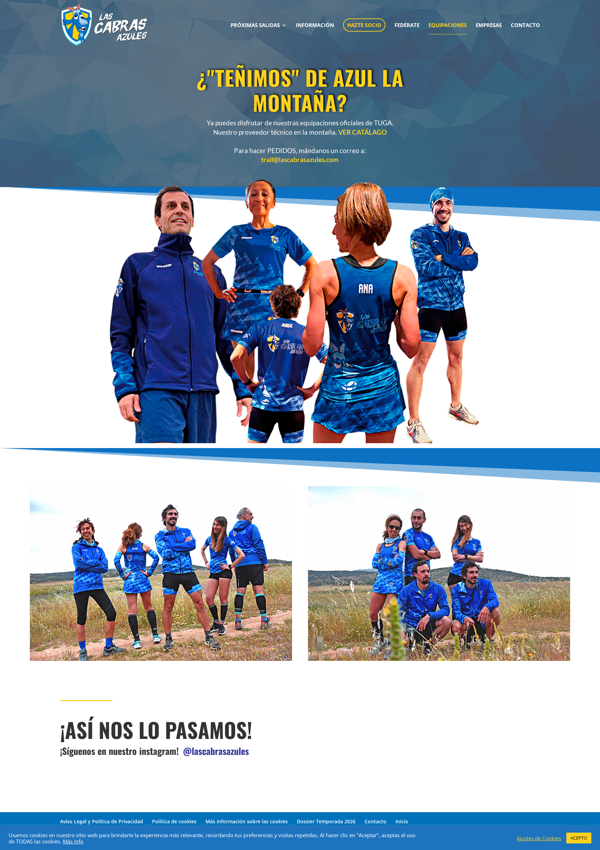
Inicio (401, 821)
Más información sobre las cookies (247, 821)
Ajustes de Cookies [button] (539, 838)
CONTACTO (525, 25)
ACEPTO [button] (578, 838)
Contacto (375, 821)
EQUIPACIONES (447, 25)
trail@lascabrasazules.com (300, 159)
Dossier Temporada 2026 (326, 821)
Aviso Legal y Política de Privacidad (101, 821)
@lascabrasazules (216, 751)
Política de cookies (174, 821)
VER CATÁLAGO (362, 132)
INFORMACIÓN (315, 25)
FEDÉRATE (406, 25)
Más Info (73, 841)
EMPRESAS (489, 25)
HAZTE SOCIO (364, 25)
